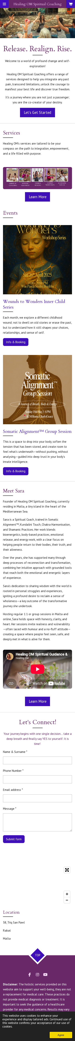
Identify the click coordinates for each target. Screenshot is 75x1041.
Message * (9, 809)
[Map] (37, 885)
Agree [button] (61, 1035)
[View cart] (70, 4)
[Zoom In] (67, 894)
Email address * (13, 790)
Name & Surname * (15, 752)
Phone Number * (13, 771)
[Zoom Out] (67, 900)
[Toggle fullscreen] (67, 870)
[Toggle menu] (4, 4)
